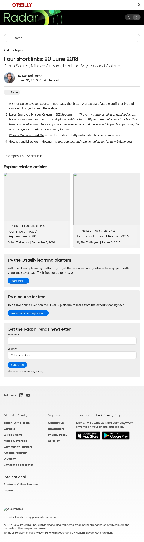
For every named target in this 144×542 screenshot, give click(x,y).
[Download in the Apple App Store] (88, 439)
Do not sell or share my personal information (31, 517)
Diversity (10, 459)
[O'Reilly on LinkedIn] (21, 395)
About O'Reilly (15, 415)
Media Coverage (15, 441)
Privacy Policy (57, 435)
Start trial (16, 281)
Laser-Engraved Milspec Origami (31, 114)
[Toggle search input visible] (139, 4)
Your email (14, 334)
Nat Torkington (32, 76)
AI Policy (54, 441)
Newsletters (56, 429)
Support (55, 415)
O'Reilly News (13, 435)
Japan (8, 490)
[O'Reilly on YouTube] (28, 395)
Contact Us (56, 423)
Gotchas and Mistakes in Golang (30, 141)
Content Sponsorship (18, 465)
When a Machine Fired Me (26, 135)
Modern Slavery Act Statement (94, 532)
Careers (9, 429)
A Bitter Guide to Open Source (29, 103)
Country (12, 348)
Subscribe (17, 364)
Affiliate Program (16, 453)
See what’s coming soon (26, 313)
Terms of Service (14, 532)
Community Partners (18, 447)
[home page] (22, 4)
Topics (19, 50)
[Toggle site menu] (4, 4)
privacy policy (35, 371)
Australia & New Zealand (21, 484)
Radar (7, 50)
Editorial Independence (59, 532)
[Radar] (32, 17)
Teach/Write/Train (17, 423)
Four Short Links (31, 156)
